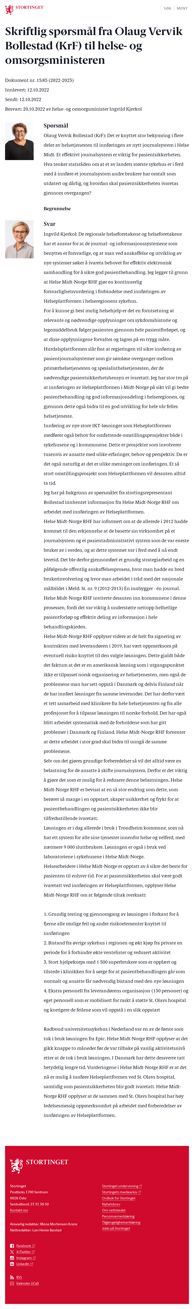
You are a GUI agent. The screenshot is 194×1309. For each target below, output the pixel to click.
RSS (19, 1277)
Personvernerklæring (118, 1216)
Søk (167, 8)
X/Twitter (23, 1252)
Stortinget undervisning (120, 1185)
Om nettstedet (114, 1210)
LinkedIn (22, 1264)
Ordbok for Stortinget (118, 1198)
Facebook (23, 1246)
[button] (167, 8)
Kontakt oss (19, 1210)
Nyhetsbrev (111, 1204)
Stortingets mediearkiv (119, 1192)
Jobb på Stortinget (116, 1228)
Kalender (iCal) (27, 1283)
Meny (182, 8)
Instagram (24, 1258)
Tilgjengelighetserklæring (121, 1222)
